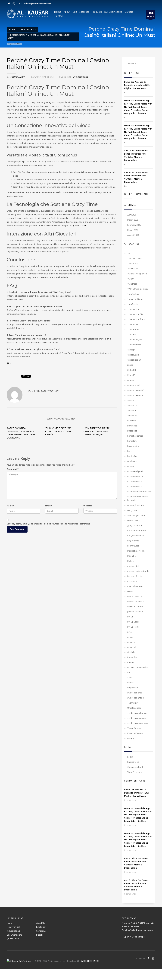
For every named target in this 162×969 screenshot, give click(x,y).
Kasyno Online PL (135, 535)
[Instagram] (13, 3)
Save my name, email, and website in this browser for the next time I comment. (48, 523)
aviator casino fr (135, 395)
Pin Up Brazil (133, 621)
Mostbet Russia (134, 576)
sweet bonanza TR (136, 697)
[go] (149, 63)
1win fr (130, 278)
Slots (129, 677)
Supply (39, 934)
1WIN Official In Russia (138, 288)
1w (128, 253)
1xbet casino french (136, 319)
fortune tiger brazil (136, 515)
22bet (130, 364)
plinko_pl (131, 647)
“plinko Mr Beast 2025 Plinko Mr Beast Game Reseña (58, 431)
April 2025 (132, 214)
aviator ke (132, 405)
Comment (13, 469)
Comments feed (135, 767)
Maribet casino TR (135, 550)
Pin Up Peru (133, 626)
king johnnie (133, 540)
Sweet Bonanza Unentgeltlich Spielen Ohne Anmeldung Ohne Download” (21, 433)
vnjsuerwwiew (18, 77)
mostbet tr (132, 581)
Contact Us (41, 930)
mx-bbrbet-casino (135, 586)
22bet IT (131, 375)
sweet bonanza (134, 692)
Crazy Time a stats (77, 225)
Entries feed (133, 761)
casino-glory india (135, 505)
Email (48, 505)
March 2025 (132, 219)
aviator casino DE (135, 390)
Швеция (131, 738)
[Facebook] (9, 3)
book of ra (132, 456)
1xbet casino (133, 309)
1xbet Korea (133, 329)
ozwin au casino (135, 606)
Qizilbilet (131, 652)
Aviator (130, 380)
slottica (130, 682)
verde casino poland (137, 718)
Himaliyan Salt (13, 926)
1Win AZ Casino (134, 258)
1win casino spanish (137, 273)
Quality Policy (13, 938)
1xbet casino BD (135, 314)
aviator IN (132, 400)
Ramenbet (132, 657)
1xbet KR (131, 334)
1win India (132, 283)
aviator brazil (133, 385)
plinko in (131, 642)
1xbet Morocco (134, 344)
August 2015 (133, 235)
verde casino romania (137, 723)
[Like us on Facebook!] (148, 958)
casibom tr (132, 461)
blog (129, 451)
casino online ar (135, 481)
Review (130, 662)
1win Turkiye (133, 293)
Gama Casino (133, 520)
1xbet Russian (134, 359)
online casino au (135, 596)
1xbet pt (131, 349)
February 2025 (134, 224)
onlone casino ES (135, 601)
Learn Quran (133, 545)
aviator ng (132, 415)
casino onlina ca (135, 476)
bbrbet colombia (135, 435)
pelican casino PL (135, 611)
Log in (130, 756)
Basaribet (132, 430)
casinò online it (134, 486)
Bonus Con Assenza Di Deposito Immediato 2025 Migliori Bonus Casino (137, 85)
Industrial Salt (13, 930)
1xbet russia (133, 354)
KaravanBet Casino (136, 530)
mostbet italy (133, 566)
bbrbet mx (132, 440)
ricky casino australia (137, 667)
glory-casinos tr (134, 525)
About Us (40, 922)
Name (10, 505)
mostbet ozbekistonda (138, 571)
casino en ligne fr (135, 471)
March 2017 (132, 230)
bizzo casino (133, 446)
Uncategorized (80, 77)
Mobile (130, 560)
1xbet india (132, 324)
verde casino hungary (137, 713)
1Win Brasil (132, 263)
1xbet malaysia (134, 339)
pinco (130, 631)
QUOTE (150, 14)
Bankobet (132, 425)
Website (87, 505)
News (130, 591)
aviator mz (132, 410)
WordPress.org (134, 772)
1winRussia (132, 304)
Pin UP (130, 616)
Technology (132, 702)
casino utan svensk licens (139, 491)
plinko (130, 636)
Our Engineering (14, 934)
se (128, 672)
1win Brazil (132, 268)
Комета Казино (135, 733)
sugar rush (132, 687)
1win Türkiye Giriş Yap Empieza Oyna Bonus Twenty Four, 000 (96, 431)
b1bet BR (131, 420)
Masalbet (131, 555)
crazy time (132, 510)
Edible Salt (41, 926)
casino (130, 466)
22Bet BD (131, 370)
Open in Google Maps (134, 936)
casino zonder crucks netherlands (136, 498)
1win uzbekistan (135, 299)
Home (9, 922)
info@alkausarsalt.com (39, 3)
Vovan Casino (134, 728)
